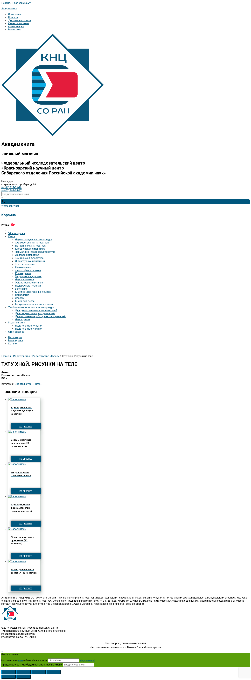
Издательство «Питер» (45, 356)
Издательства (21, 356)
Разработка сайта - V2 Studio (18, 636)
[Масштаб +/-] (53, 672)
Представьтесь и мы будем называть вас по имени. (31, 664)
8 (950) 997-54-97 (11, 190)
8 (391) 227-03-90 (11, 187)
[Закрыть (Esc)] (8, 672)
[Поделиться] (23, 672)
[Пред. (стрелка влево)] (8, 677)
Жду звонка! (87, 660)
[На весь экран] (38, 672)
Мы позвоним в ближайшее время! (24, 660)
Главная (6, 356)
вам (20, 660)
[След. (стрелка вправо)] (23, 677)
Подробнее (25, 426)
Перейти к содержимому (16, 2)
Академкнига (9, 8)
